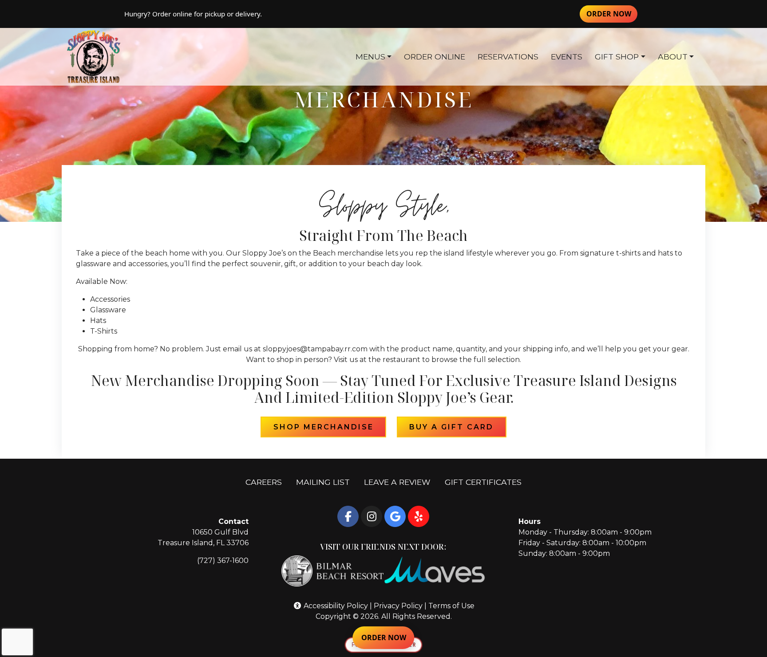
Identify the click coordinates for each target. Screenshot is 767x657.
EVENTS (566, 56)
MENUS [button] (370, 56)
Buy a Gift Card (457, 426)
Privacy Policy (398, 606)
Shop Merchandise (329, 426)
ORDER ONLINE (434, 56)
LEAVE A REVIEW (401, 482)
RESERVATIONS (508, 56)
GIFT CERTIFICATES (487, 482)
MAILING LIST (323, 482)
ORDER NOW (611, 13)
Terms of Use (451, 606)
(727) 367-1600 (223, 560)
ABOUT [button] (673, 56)
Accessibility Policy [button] (335, 606)
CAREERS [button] (267, 482)
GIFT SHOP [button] (617, 56)
